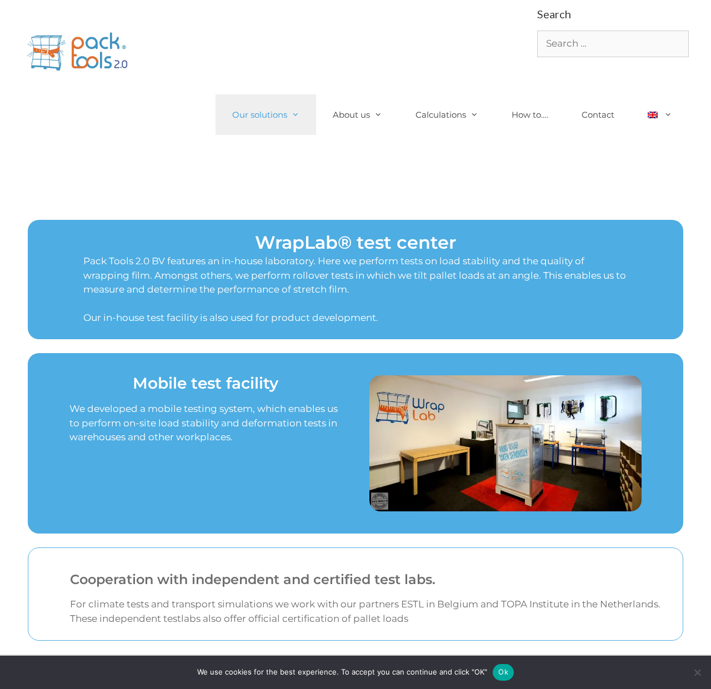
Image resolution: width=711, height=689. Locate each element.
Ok (503, 671)
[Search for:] (613, 43)
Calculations (440, 114)
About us (351, 114)
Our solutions (259, 114)
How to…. (530, 114)
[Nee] (697, 672)
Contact (598, 114)
